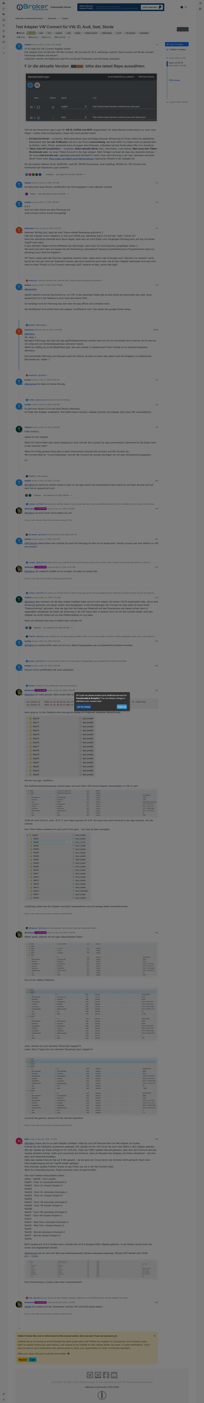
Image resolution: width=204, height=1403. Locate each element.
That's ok (122, 707)
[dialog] (102, 701)
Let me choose (83, 707)
